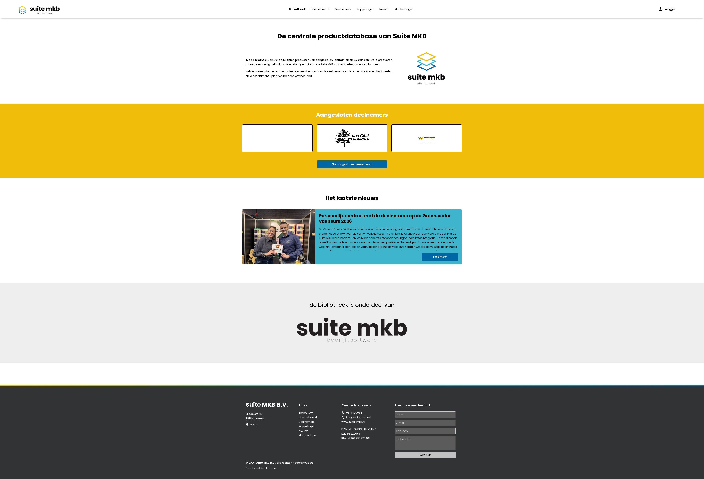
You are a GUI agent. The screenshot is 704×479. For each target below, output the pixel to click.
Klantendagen (404, 9)
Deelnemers (343, 9)
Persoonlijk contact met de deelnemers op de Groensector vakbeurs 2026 (385, 218)
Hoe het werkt (320, 9)
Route (254, 424)
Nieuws (384, 9)
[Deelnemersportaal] (660, 9)
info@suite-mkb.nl (358, 417)
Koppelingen (365, 9)
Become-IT (272, 468)
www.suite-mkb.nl (353, 422)
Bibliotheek (297, 9)
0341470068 (354, 412)
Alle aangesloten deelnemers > (352, 164)
